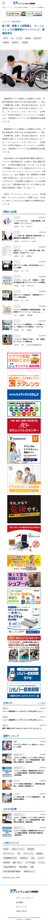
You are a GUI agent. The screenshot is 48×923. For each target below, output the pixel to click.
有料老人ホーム (29, 871)
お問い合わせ (21, 911)
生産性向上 (15, 42)
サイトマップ (21, 907)
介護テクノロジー (18, 849)
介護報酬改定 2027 (10, 858)
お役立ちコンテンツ (19, 754)
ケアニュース (28, 853)
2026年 (5, 849)
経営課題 (24, 42)
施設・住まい (17, 862)
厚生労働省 (23, 867)
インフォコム (25, 241)
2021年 (5, 38)
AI (22, 271)
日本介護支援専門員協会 (12, 871)
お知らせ (5, 708)
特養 (31, 867)
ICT (12, 38)
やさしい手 (30, 285)
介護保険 (28, 38)
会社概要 (19, 902)
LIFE (23, 285)
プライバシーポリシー (25, 898)
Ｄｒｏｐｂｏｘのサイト (17, 197)
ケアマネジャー (8, 853)
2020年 (16, 300)
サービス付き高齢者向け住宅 (34, 344)
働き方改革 (37, 38)
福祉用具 (31, 849)
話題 (15, 741)
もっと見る (41, 703)
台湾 (32, 858)
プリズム (41, 862)
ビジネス (19, 38)
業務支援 (6, 42)
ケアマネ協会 (30, 862)
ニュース (16, 217)
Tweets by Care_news (11, 878)
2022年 (16, 330)
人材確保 (29, 330)
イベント (16, 321)
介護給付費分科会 (9, 867)
